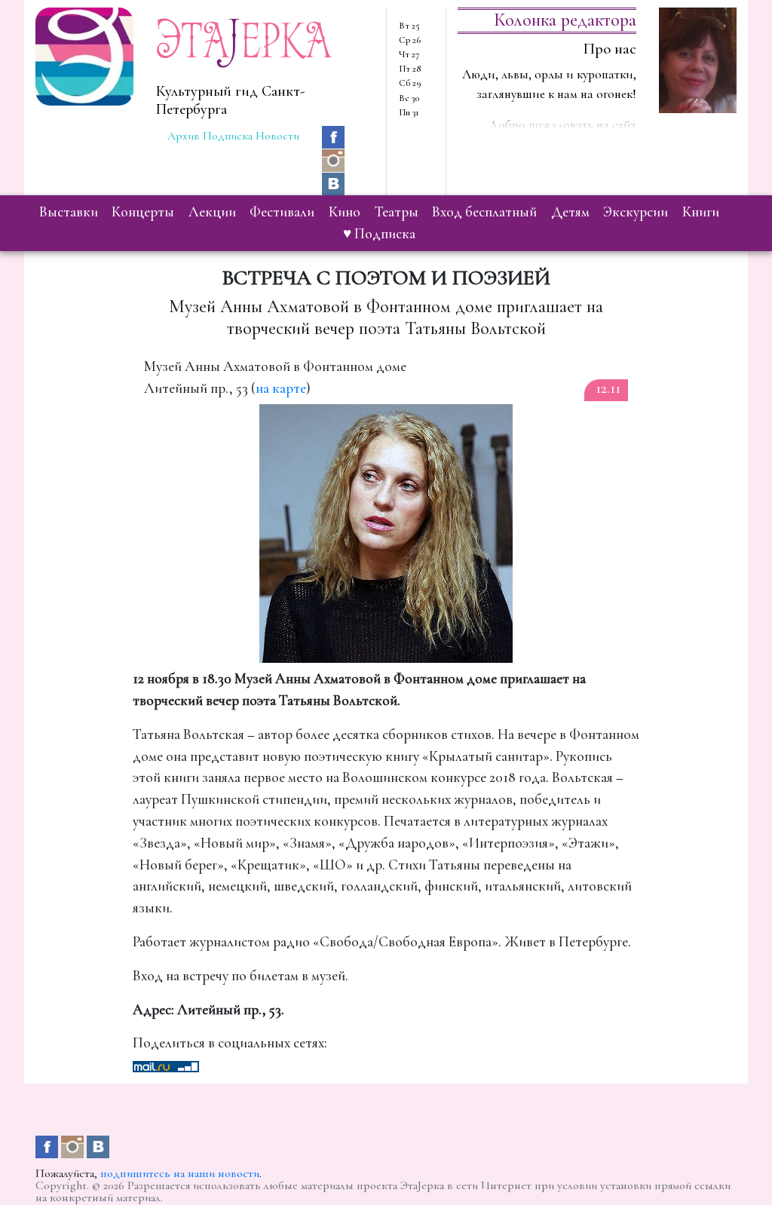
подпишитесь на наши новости (179, 1173)
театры (396, 212)
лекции (212, 212)
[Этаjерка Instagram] (333, 159)
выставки (68, 212)
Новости (277, 136)
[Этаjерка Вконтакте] (333, 182)
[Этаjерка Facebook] (333, 135)
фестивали (282, 212)
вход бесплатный (484, 212)
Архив (183, 136)
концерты (143, 212)
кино (344, 212)
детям (570, 212)
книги (700, 212)
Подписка (228, 136)
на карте (281, 388)
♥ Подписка (379, 234)
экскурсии (635, 212)
